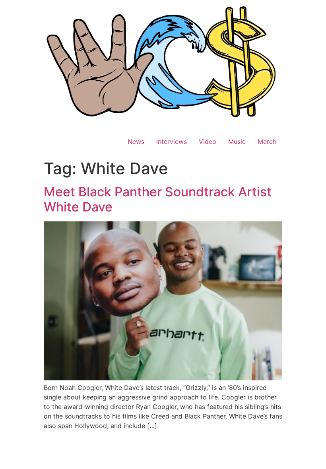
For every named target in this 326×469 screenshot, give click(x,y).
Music (237, 141)
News (136, 141)
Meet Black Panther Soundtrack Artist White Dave (158, 199)
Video (207, 141)
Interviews (171, 141)
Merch (267, 141)
